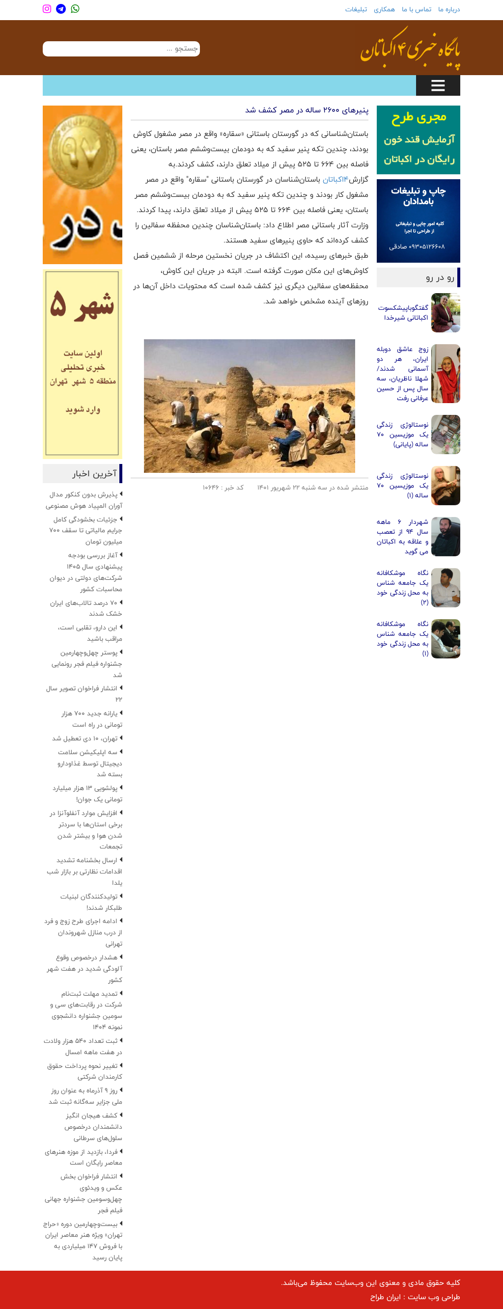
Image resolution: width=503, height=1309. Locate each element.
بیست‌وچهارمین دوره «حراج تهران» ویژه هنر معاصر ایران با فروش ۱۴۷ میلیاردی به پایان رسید (82, 1241)
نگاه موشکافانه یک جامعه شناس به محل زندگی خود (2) (402, 587)
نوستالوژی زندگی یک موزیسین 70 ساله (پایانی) (402, 434)
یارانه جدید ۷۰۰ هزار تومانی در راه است (91, 719)
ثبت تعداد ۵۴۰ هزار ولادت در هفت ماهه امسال (83, 1046)
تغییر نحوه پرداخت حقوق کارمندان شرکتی (84, 1071)
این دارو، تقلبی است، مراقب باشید (90, 633)
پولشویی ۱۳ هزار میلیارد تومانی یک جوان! (87, 793)
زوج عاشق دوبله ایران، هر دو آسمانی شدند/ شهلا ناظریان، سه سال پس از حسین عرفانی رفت (402, 373)
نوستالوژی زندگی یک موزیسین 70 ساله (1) (402, 485)
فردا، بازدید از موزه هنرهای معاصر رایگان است (83, 1157)
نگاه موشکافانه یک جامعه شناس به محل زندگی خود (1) (402, 638)
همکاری (384, 9)
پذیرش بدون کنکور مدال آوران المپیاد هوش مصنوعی (84, 500)
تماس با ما (416, 9)
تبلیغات (356, 9)
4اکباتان (336, 179)
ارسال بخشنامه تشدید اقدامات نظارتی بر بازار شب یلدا (84, 871)
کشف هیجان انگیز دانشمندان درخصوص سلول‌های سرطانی (93, 1127)
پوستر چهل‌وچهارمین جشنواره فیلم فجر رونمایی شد (87, 664)
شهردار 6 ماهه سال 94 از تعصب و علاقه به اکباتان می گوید (402, 536)
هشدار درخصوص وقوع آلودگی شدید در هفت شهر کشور (84, 969)
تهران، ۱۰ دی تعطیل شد (84, 738)
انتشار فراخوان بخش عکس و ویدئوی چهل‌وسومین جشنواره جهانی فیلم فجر (83, 1193)
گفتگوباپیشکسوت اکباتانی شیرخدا (403, 313)
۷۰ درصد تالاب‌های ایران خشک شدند (86, 608)
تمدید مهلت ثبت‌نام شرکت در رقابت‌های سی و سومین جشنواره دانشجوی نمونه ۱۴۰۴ (86, 1011)
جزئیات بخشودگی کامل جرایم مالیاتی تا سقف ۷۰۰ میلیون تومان (85, 531)
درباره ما (449, 9)
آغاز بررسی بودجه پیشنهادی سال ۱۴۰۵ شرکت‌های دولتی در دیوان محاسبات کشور (86, 572)
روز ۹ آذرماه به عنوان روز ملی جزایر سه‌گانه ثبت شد (85, 1096)
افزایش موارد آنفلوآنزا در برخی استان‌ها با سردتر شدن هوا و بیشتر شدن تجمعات (86, 830)
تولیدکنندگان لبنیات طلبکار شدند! (91, 902)
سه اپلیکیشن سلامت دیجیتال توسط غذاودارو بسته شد (89, 763)
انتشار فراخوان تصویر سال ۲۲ (84, 694)
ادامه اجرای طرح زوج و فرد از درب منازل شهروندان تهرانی (83, 932)
